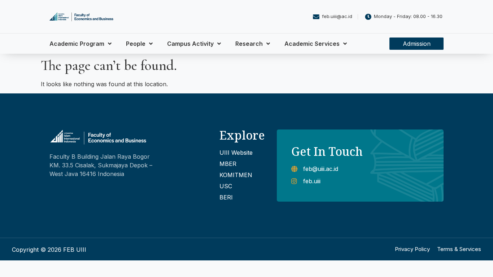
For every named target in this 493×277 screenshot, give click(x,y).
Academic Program (76, 43)
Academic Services (312, 43)
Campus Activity (190, 43)
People (135, 43)
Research (249, 43)
